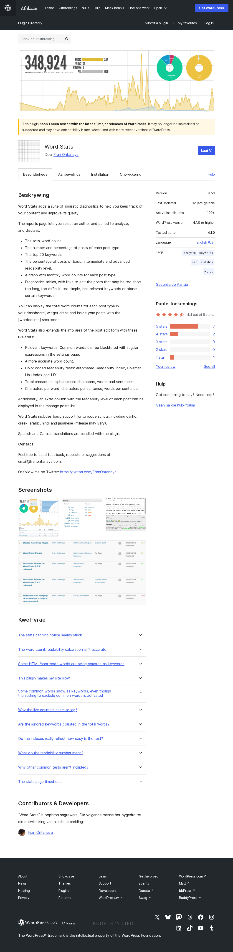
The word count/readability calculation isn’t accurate (62, 649)
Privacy (23, 898)
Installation (100, 174)
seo (194, 262)
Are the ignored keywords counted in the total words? (63, 724)
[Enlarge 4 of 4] (140, 546)
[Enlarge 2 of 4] (96, 504)
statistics (207, 262)
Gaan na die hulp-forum (175, 405)
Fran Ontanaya (66, 154)
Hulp (211, 174)
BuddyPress (190, 898)
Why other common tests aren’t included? (53, 767)
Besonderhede (35, 174)
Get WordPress (211, 8)
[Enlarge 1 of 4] (52, 504)
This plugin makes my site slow (44, 678)
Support (105, 883)
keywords (206, 253)
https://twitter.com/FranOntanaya (88, 472)
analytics (190, 253)
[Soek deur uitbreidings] (66, 39)
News (22, 883)
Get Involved (148, 876)
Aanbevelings (69, 174)
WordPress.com (193, 876)
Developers (107, 891)
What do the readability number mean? (50, 753)
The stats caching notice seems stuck (50, 635)
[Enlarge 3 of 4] (140, 504)
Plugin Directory (30, 23)
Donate (146, 891)
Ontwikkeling (130, 174)
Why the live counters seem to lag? (47, 710)
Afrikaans (68, 923)
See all (209, 366)
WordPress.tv (111, 898)
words (208, 271)
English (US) (206, 242)
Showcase (66, 876)
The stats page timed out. (40, 782)
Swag (145, 898)
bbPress (187, 891)
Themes (64, 883)
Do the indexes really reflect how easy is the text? (60, 738)
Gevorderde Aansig (172, 284)
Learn (103, 876)
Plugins (63, 891)
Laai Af (206, 150)
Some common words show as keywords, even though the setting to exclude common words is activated (64, 693)
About (22, 876)
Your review (165, 366)
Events (144, 883)
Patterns (64, 898)
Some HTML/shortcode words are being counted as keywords (71, 664)
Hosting (24, 891)
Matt (184, 883)
